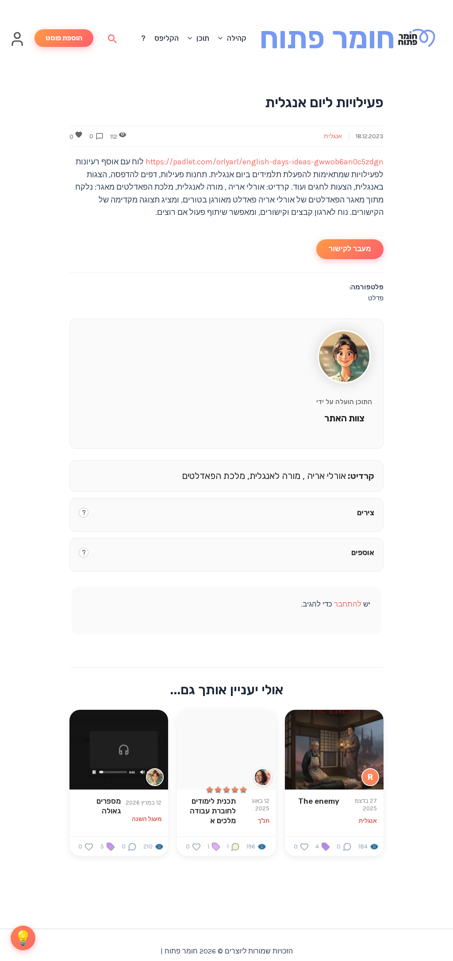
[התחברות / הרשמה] (17, 44)
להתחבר (347, 603)
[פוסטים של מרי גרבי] (263, 777)
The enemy (318, 801)
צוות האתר (344, 418)
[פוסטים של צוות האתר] (155, 777)
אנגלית (333, 136)
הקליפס (166, 38)
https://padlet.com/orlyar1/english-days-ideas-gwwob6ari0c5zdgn (265, 161)
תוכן (202, 38)
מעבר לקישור (350, 249)
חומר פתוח (327, 38)
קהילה (236, 38)
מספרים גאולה (108, 806)
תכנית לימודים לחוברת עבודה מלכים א (212, 811)
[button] (222, 38)
